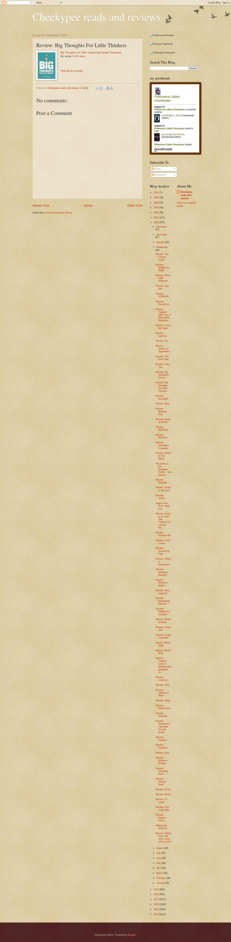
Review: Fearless (161, 738)
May (159, 863)
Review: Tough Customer (163, 636)
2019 (156, 889)
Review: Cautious (161, 678)
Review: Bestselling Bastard (163, 601)
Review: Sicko (163, 789)
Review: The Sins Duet (162, 358)
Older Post (135, 205)
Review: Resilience (162, 303)
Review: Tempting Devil (162, 771)
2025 (156, 197)
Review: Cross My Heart (163, 326)
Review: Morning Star (161, 411)
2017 (156, 899)
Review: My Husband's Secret (162, 375)
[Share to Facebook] (108, 88)
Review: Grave (163, 794)
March (160, 873)
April (159, 868)
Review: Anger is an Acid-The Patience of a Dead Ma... (163, 520)
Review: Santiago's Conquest (162, 445)
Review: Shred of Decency (163, 489)
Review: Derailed (161, 481)
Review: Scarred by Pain (163, 551)
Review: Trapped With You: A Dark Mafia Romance (163, 315)
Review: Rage (163, 700)
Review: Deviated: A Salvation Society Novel (163, 727)
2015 (156, 909)
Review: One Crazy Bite (162, 808)
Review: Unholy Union (160, 818)
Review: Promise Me (163, 534)
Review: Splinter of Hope (162, 693)
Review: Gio (162, 340)
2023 (156, 207)
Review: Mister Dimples (163, 620)
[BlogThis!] (101, 88)
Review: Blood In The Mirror (163, 456)
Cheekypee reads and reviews (96, 16)
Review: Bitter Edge (163, 644)
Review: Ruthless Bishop (161, 760)
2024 (156, 202)
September (162, 247)
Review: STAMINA (162, 295)
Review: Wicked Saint (161, 781)
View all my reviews (71, 70)
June (159, 858)
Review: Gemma (161, 334)
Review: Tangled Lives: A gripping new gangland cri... (163, 665)
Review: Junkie (160, 497)
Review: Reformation (163, 707)
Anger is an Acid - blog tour (162, 506)
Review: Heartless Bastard (162, 572)
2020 (156, 222)
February (161, 878)
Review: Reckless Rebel (162, 583)
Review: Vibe (162, 685)
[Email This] (97, 88)
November (161, 234)
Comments (160, 174)
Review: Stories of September (163, 348)
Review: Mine (163, 403)
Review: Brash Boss (163, 652)
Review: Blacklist (161, 436)
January (160, 883)
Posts (157, 168)
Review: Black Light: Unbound (163, 278)
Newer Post (40, 205)
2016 (156, 904)
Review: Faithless (162, 746)
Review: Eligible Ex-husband (163, 611)
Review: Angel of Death (163, 420)
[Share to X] (104, 88)
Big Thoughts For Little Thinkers (78, 52)
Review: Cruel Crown (163, 541)
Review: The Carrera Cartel (162, 257)
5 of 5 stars (79, 56)
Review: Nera (162, 752)
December (161, 226)
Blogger (132, 935)
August (160, 848)
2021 (156, 217)
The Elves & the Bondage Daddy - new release (163, 469)
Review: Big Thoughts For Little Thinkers (162, 386)
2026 (156, 192)
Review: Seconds (161, 714)
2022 (156, 212)
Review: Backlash (162, 428)
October (160, 242)
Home (88, 205)
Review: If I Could (161, 800)
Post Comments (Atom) (59, 212)
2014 (156, 914)
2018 (156, 894)
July (158, 853)
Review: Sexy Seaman (163, 591)
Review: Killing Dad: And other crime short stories (163, 837)
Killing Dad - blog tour (162, 827)
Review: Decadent (162, 397)
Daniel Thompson (111, 52)
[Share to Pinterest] (111, 88)
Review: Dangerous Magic (162, 267)
